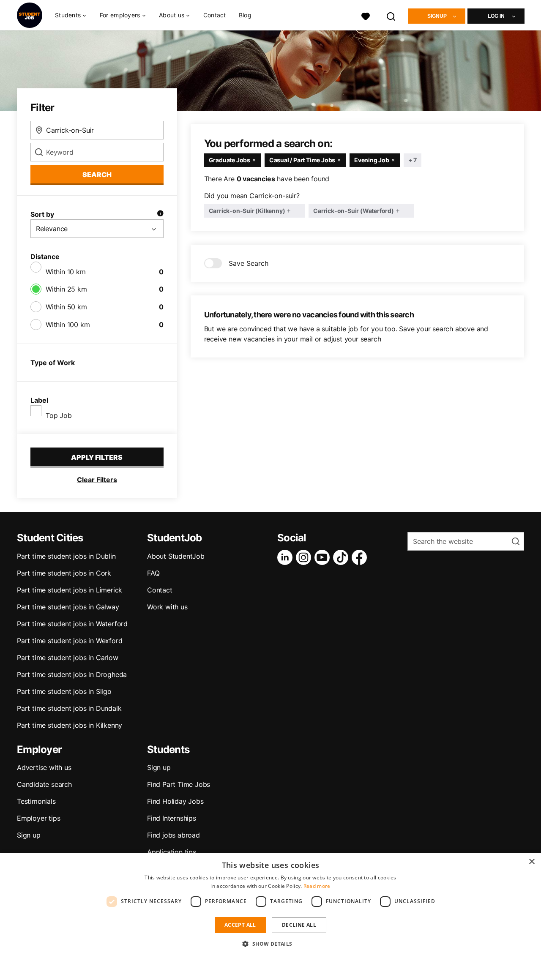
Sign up (29, 835)
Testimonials (36, 801)
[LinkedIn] (286, 557)
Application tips (171, 852)
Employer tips (38, 818)
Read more (317, 886)
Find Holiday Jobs (175, 801)
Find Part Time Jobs (178, 784)
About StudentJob (176, 556)
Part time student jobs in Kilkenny (69, 725)
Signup (437, 16)
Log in (496, 16)
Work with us (167, 607)
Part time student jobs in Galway (68, 607)
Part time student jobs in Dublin (66, 556)
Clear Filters (97, 479)
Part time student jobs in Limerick (69, 590)
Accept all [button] (240, 924)
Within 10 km (66, 271)
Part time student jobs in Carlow (67, 657)
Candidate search (44, 784)
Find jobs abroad (173, 835)
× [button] (531, 862)
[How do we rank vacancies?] (160, 214)
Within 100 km (68, 324)
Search (97, 174)
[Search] (391, 15)
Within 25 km (66, 289)
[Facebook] (361, 557)
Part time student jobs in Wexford (69, 640)
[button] (270, 943)
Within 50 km (66, 307)
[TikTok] (342, 557)
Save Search (248, 263)
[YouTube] (323, 557)
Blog (245, 15)
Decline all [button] (299, 924)
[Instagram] (305, 557)
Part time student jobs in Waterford (72, 624)
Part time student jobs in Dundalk (69, 708)
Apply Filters (97, 457)
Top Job (59, 415)
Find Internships (171, 818)
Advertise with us (44, 767)
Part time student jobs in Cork (64, 573)
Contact (214, 15)
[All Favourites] (365, 15)
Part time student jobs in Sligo (64, 691)
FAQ (153, 573)
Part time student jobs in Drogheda (72, 674)
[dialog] (270, 905)
